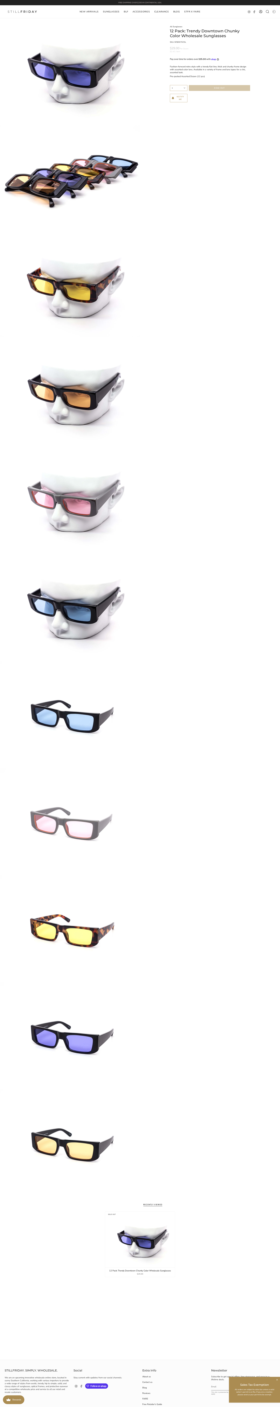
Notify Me (180, 98)
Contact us (147, 1382)
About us (146, 1376)
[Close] (277, 1379)
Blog (144, 1387)
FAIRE (145, 1398)
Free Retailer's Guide (152, 1404)
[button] (111, 11)
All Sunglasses (176, 26)
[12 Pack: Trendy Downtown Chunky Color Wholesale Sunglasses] (140, 1240)
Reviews (146, 1393)
